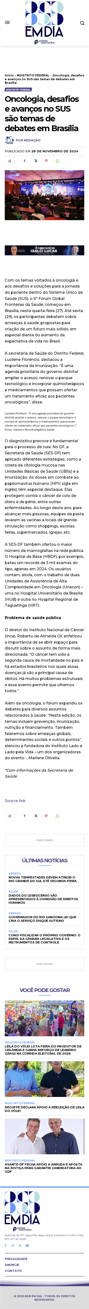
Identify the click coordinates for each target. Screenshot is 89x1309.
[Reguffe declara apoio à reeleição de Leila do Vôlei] (44, 1079)
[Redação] (10, 140)
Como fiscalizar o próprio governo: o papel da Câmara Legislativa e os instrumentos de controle (44, 938)
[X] (35, 161)
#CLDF (13, 891)
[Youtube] (27, 1245)
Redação (32, 140)
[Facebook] (24, 161)
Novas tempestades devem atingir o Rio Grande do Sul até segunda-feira (43, 879)
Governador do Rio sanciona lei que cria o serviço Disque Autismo (42, 918)
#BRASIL (15, 873)
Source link (15, 800)
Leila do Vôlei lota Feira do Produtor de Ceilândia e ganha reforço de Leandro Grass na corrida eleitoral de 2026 (43, 1049)
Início (9, 75)
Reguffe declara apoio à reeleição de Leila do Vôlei (44, 1109)
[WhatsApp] (57, 161)
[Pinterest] (46, 161)
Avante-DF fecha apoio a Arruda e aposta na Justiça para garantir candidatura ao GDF (43, 1167)
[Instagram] (12, 1245)
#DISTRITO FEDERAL (33, 75)
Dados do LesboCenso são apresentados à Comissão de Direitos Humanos (43, 898)
